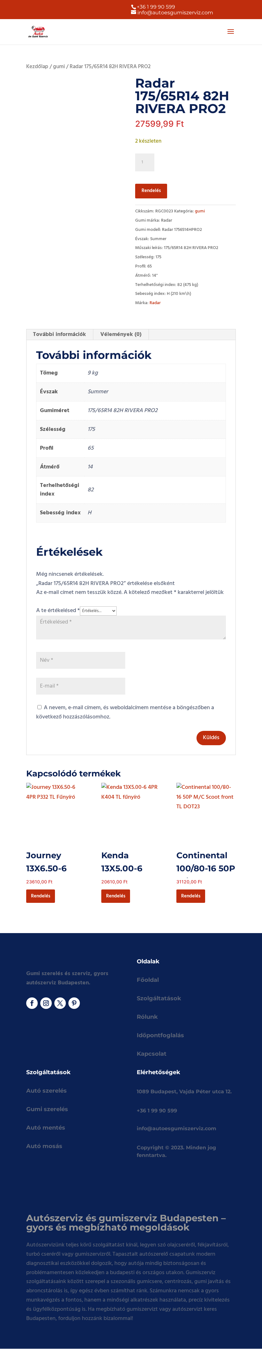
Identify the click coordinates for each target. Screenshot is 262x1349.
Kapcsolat (151, 1053)
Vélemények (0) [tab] (121, 334)
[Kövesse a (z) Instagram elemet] (46, 1003)
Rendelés (151, 191)
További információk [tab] (59, 334)
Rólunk (147, 1016)
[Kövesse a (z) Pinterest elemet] (74, 1003)
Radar (155, 303)
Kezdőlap (37, 67)
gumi (59, 67)
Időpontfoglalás (160, 1035)
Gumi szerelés (47, 1109)
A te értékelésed (58, 610)
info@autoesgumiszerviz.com (176, 1128)
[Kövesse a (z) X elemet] (60, 1003)
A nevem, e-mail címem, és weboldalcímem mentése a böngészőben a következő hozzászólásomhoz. (125, 712)
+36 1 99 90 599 (156, 7)
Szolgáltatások (159, 998)
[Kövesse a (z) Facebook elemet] (32, 1003)
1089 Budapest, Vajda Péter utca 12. (184, 1091)
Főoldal (148, 979)
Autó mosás (44, 1146)
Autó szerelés (46, 1090)
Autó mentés (45, 1127)
